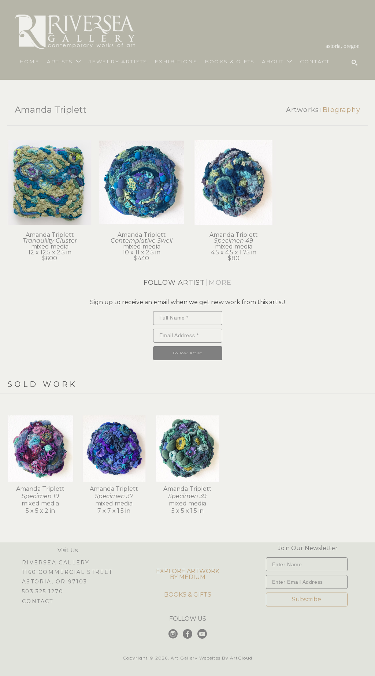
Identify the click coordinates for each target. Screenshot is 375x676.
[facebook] (187, 634)
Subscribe (306, 599)
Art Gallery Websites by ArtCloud (211, 658)
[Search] (354, 63)
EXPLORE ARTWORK (187, 571)
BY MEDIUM (187, 577)
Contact (37, 601)
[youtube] (202, 634)
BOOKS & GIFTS (187, 594)
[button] (64, 61)
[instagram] (173, 634)
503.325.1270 (42, 592)
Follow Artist (187, 353)
